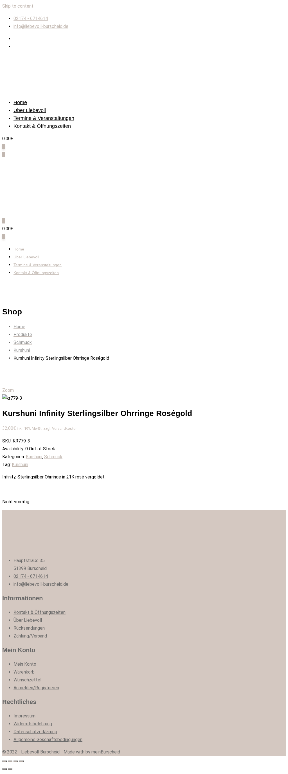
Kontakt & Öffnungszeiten (42, 126)
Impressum (24, 716)
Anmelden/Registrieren (36, 687)
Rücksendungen (29, 628)
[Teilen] (10, 761)
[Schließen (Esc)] (4, 761)
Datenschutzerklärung (35, 731)
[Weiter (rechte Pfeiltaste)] (10, 769)
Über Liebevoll (30, 110)
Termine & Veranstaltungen (44, 118)
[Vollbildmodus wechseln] (16, 761)
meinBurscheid (105, 752)
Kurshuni (34, 456)
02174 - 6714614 (31, 18)
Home (20, 102)
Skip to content (17, 6)
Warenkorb (24, 672)
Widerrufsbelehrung (33, 723)
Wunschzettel (27, 680)
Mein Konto (25, 664)
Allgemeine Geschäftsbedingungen (48, 739)
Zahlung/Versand (30, 636)
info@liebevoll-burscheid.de (41, 26)
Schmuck (53, 456)
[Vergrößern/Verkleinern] (21, 761)
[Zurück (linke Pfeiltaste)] (4, 769)
